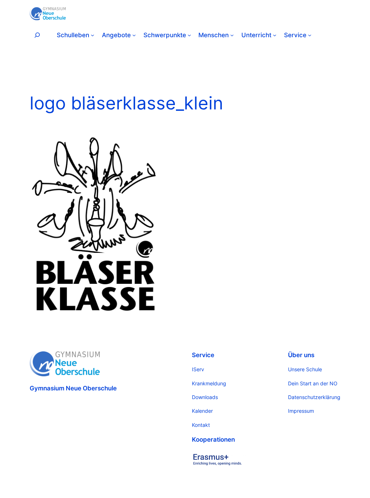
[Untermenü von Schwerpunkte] (189, 35)
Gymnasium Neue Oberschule (73, 388)
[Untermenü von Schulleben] (92, 35)
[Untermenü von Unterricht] (274, 35)
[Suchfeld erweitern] (37, 35)
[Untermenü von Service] (309, 35)
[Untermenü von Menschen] (232, 35)
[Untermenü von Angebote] (134, 35)
